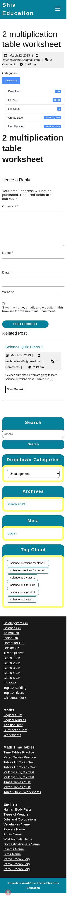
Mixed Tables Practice (20, 757)
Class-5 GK (12, 678)
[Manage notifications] (8, 892)
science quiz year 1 (22, 599)
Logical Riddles (15, 720)
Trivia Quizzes (14, 653)
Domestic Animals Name (22, 844)
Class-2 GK (12, 663)
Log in (12, 533)
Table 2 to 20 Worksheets (22, 792)
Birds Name (12, 854)
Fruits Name (13, 834)
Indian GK (11, 638)
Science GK (12, 628)
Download (11, 80)
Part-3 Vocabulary (17, 869)
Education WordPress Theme (27, 883)
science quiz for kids (22, 584)
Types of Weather (17, 814)
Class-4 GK (12, 673)
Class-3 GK (12, 668)
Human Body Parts (17, 809)
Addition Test (13, 725)
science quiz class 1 (22, 577)
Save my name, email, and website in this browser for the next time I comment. (33, 309)
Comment (10, 206)
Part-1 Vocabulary (17, 859)
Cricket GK (12, 648)
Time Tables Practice (19, 752)
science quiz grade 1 (22, 592)
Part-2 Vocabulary (17, 864)
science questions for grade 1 (28, 570)
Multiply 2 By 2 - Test (19, 772)
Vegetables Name (17, 824)
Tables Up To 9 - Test (19, 762)
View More (12, 388)
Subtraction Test (15, 730)
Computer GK (14, 643)
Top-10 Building (15, 688)
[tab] (58, 9)
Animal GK (11, 633)
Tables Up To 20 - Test (20, 767)
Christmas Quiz (15, 698)
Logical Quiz (13, 715)
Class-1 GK (12, 658)
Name (7, 253)
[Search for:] (33, 434)
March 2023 (16, 504)
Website (8, 292)
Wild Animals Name (18, 839)
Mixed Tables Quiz (17, 787)
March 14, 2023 (22, 355)
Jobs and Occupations (20, 819)
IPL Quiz (10, 683)
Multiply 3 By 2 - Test (19, 777)
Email (7, 272)
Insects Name (14, 849)
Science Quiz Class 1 (24, 347)
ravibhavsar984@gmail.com (21, 58)
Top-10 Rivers (14, 693)
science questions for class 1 (27, 563)
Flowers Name (14, 829)
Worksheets (12, 735)
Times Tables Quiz (17, 782)
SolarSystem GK (16, 623)
